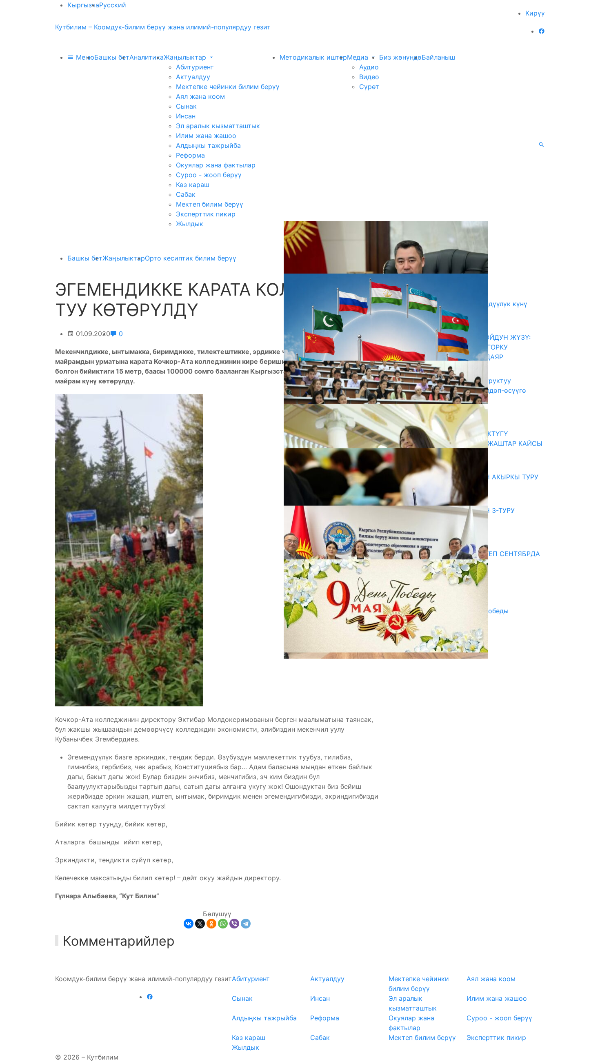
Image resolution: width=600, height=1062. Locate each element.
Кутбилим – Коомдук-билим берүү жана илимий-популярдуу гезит (163, 27)
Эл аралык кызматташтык (218, 126)
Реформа (190, 155)
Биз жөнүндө (400, 57)
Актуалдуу (193, 77)
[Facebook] (541, 31)
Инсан (186, 116)
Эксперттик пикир (206, 214)
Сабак (186, 194)
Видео (369, 77)
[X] (200, 923)
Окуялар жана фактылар (216, 165)
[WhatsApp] (223, 923)
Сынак (186, 106)
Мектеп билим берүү (209, 204)
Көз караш (192, 184)
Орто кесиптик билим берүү (190, 258)
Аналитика (146, 57)
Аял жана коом (200, 96)
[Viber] (234, 923)
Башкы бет (111, 57)
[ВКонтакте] (188, 923)
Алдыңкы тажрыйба (208, 145)
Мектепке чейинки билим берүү (228, 86)
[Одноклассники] (211, 923)
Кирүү (535, 13)
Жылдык (189, 224)
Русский (112, 5)
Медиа (358, 57)
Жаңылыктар (186, 57)
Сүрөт (369, 86)
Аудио (369, 67)
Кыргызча (83, 5)
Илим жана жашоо (206, 135)
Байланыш (438, 57)
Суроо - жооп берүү (209, 175)
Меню (84, 57)
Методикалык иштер (313, 57)
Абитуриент (195, 67)
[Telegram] (246, 923)
